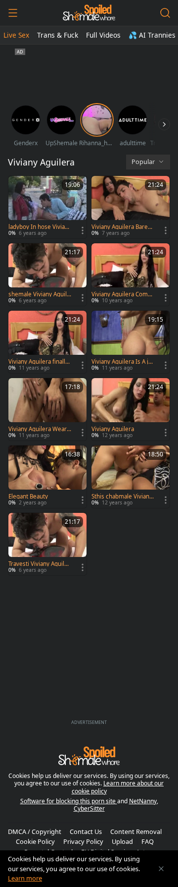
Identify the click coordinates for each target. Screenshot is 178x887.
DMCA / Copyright (34, 831)
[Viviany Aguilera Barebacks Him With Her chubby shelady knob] (130, 207)
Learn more (25, 878)
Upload (122, 841)
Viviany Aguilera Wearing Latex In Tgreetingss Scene (40, 429)
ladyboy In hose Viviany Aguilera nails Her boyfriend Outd (39, 227)
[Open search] (165, 13)
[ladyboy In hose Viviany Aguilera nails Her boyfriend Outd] (47, 207)
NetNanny (143, 801)
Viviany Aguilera (112, 429)
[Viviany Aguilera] (130, 409)
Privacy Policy (83, 841)
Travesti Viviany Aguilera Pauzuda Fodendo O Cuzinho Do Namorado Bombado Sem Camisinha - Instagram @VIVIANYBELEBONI (39, 564)
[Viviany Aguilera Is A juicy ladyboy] (130, 342)
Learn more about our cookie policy (118, 787)
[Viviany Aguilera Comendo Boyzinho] (130, 274)
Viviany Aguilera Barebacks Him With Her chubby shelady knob (122, 227)
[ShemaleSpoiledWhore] (89, 12)
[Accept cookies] (161, 869)
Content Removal (136, 831)
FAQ (147, 841)
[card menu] (83, 230)
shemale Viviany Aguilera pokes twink (39, 294)
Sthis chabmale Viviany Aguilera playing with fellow (122, 496)
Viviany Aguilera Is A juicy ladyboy (122, 362)
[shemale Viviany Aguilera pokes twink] (47, 274)
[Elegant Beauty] (47, 476)
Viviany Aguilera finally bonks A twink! (38, 362)
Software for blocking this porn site (68, 801)
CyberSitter (89, 808)
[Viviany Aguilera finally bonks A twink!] (47, 342)
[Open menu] (13, 13)
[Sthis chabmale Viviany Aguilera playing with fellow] (130, 476)
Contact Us (86, 831)
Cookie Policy (35, 841)
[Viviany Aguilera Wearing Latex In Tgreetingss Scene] (47, 409)
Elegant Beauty (28, 496)
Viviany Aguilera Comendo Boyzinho (123, 294)
